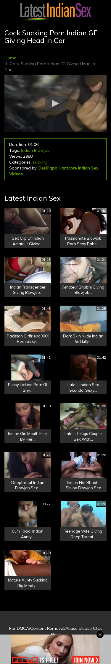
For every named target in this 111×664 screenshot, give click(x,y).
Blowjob (42, 150)
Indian (27, 150)
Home (10, 57)
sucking (40, 162)
